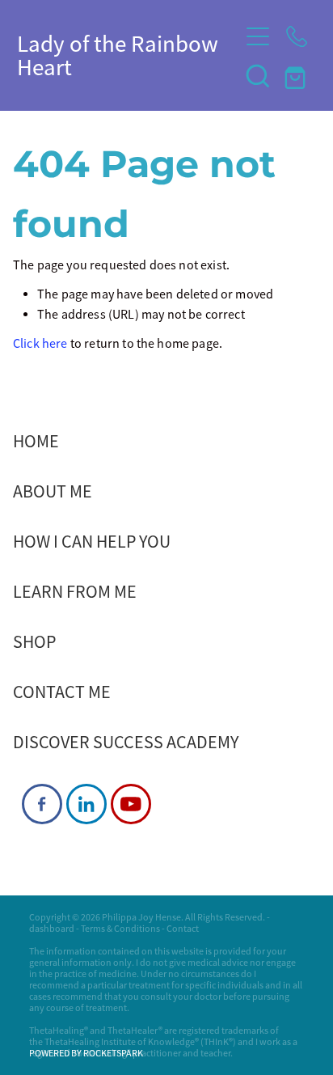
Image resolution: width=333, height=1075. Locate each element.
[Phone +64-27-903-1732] (296, 36)
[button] (257, 75)
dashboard (51, 928)
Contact (182, 928)
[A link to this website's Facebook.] (42, 804)
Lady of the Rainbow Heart (117, 55)
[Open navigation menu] (257, 36)
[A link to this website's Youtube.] (131, 804)
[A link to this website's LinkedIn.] (86, 804)
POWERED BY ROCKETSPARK (86, 1053)
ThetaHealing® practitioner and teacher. (152, 1053)
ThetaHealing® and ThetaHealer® (95, 1030)
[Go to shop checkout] (296, 75)
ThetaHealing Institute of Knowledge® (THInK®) (140, 1041)
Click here (40, 344)
